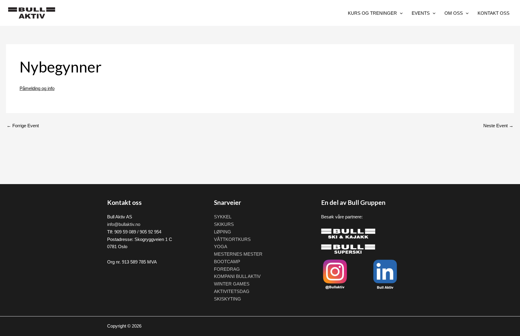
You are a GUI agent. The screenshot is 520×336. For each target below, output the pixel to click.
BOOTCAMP (227, 261)
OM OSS (453, 13)
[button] (400, 13)
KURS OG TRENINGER (372, 13)
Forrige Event (23, 125)
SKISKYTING (227, 298)
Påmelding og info (37, 88)
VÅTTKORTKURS (232, 239)
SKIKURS (224, 224)
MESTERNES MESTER (238, 254)
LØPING (222, 231)
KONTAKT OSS (493, 13)
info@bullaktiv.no (123, 224)
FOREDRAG (227, 269)
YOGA (220, 246)
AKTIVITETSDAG (231, 291)
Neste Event (498, 125)
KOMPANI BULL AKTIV (237, 276)
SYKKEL (222, 216)
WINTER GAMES (231, 283)
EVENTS (421, 13)
